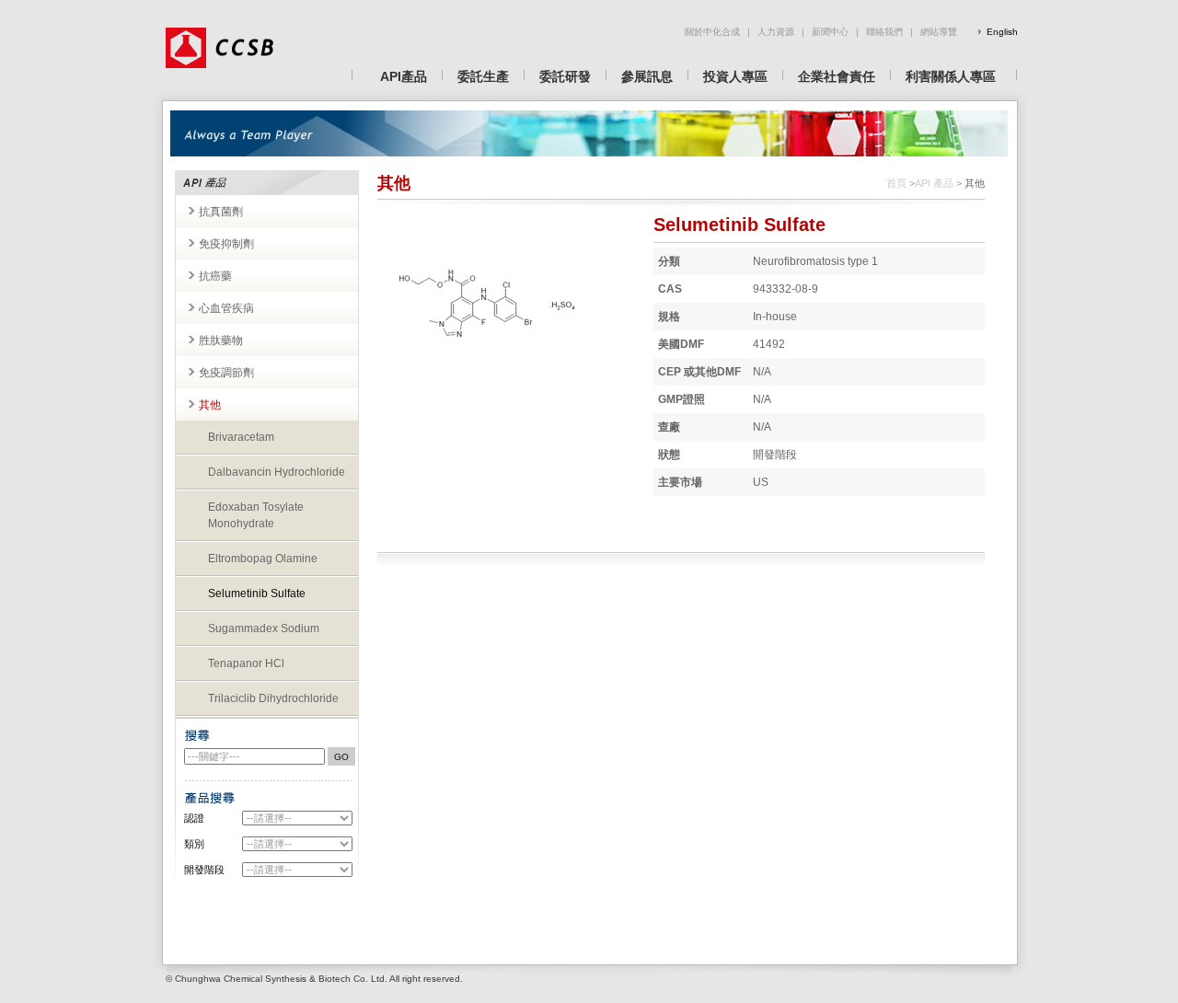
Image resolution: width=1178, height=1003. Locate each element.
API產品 (403, 76)
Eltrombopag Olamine (263, 558)
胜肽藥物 (221, 340)
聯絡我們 (884, 32)
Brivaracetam (241, 437)
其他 (210, 404)
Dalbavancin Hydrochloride (276, 472)
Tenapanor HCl (246, 663)
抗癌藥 (215, 276)
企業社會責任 (836, 76)
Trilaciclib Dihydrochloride (273, 698)
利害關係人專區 (951, 76)
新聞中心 (830, 32)
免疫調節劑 (226, 372)
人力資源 (775, 32)
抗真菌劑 (221, 211)
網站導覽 (938, 32)
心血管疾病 (226, 308)
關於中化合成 (712, 32)
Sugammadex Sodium (263, 628)
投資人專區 (735, 76)
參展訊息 (647, 76)
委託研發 (565, 76)
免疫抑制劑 (226, 243)
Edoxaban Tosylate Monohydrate (256, 515)
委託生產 (483, 76)
